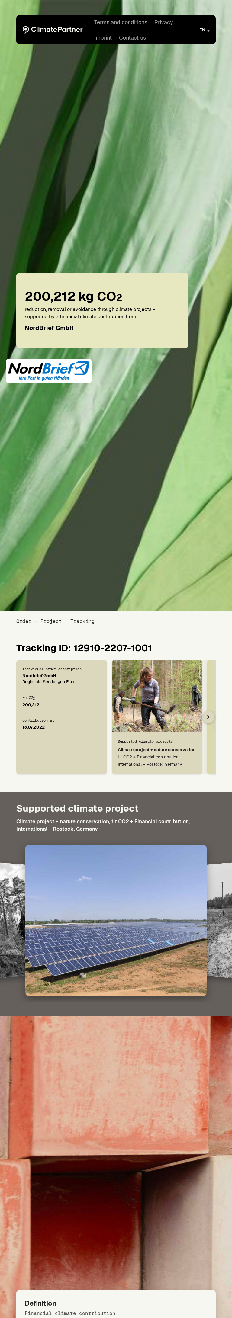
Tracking (82, 621)
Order (23, 621)
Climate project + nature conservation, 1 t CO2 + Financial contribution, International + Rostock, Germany (103, 825)
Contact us (132, 37)
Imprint (103, 37)
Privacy (163, 22)
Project (50, 621)
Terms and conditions (120, 22)
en (202, 30)
